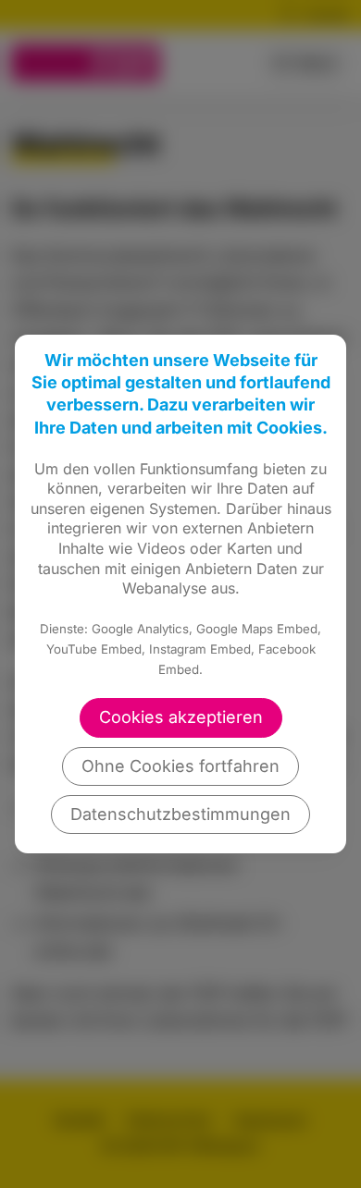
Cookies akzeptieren (181, 717)
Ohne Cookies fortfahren (180, 766)
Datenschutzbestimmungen (180, 814)
